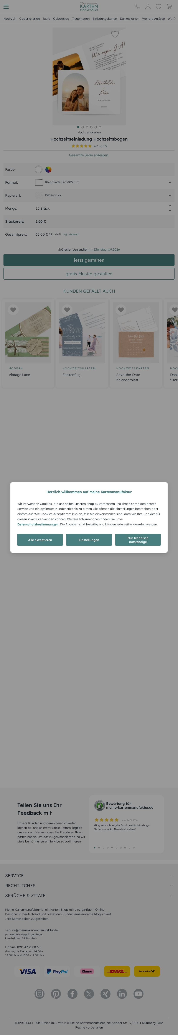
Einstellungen (89, 540)
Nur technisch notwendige (137, 540)
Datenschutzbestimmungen (37, 524)
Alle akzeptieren (40, 540)
